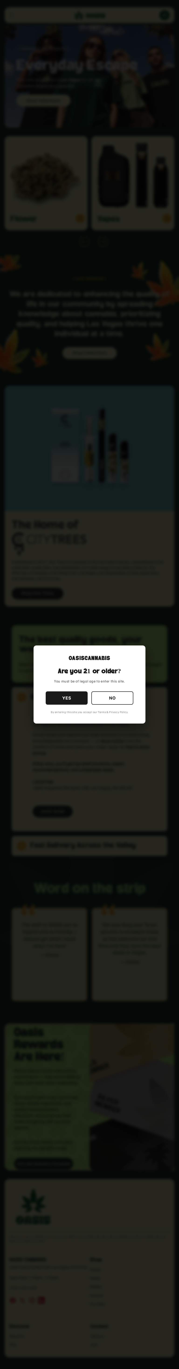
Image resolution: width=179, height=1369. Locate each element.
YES (66, 698)
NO (112, 698)
